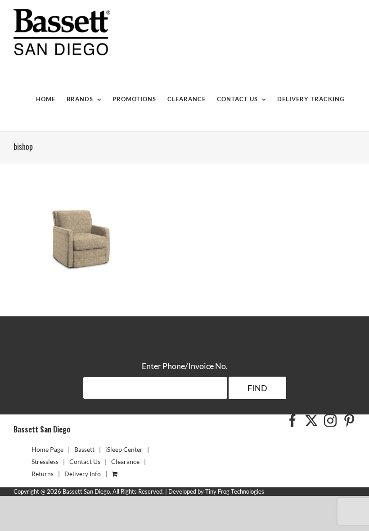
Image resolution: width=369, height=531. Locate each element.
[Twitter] (311, 420)
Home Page (47, 449)
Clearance (125, 461)
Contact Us (84, 461)
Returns (43, 473)
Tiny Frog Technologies (234, 491)
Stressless (45, 461)
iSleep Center (124, 449)
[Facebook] (292, 420)
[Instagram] (330, 420)
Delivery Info (82, 473)
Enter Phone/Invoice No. (185, 366)
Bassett (84, 449)
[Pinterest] (349, 420)
